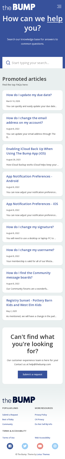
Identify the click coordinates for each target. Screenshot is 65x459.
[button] (59, 6)
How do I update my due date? (29, 95)
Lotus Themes (43, 454)
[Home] (18, 7)
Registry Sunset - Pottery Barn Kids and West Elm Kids (29, 302)
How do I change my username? (30, 250)
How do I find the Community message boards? (28, 275)
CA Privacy (39, 419)
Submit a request (32, 374)
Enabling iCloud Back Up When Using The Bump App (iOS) (29, 151)
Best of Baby (8, 419)
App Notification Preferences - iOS (32, 204)
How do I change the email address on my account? (26, 120)
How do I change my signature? (30, 227)
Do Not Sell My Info (43, 424)
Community (7, 424)
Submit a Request (10, 414)
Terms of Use (8, 437)
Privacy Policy (41, 414)
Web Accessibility (42, 437)
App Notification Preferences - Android (29, 178)
